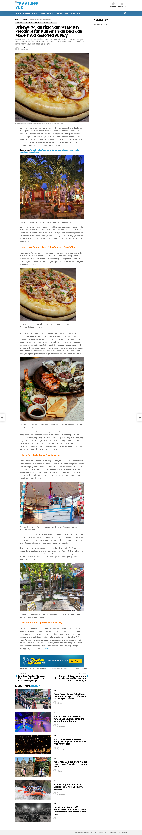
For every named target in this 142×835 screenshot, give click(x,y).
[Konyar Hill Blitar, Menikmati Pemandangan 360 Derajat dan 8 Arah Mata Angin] (139, 417)
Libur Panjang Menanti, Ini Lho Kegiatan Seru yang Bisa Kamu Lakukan (68, 786)
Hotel (34, 13)
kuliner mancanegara (38, 669)
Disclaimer (112, 832)
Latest (113, 6)
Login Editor (76, 13)
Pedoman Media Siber (82, 832)
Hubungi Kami (102, 832)
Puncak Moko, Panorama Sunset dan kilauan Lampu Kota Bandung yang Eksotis (49, 151)
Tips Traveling (61, 13)
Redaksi (93, 832)
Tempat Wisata (46, 13)
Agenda (35, 685)
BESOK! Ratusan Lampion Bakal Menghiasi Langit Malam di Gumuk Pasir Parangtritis (69, 741)
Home (18, 13)
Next (46, 649)
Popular (122, 6)
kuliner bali (24, 669)
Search (125, 13)
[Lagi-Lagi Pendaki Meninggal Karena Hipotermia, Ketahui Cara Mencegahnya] (2, 417)
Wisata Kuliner (81, 669)
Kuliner (26, 13)
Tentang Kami (122, 832)
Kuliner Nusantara (56, 669)
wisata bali (69, 669)
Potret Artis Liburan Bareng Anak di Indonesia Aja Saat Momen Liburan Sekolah (70, 764)
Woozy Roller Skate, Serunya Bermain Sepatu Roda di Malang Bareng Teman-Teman (68, 719)
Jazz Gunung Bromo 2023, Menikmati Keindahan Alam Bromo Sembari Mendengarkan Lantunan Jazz (70, 810)
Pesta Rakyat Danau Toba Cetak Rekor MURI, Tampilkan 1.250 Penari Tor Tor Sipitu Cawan (70, 696)
